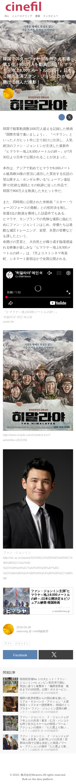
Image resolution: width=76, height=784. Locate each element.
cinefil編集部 (39, 95)
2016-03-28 (23, 91)
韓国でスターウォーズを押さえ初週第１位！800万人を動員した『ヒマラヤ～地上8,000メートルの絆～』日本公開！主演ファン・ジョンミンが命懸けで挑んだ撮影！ (37, 70)
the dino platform (42, 779)
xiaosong (21, 95)
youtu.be (8, 321)
